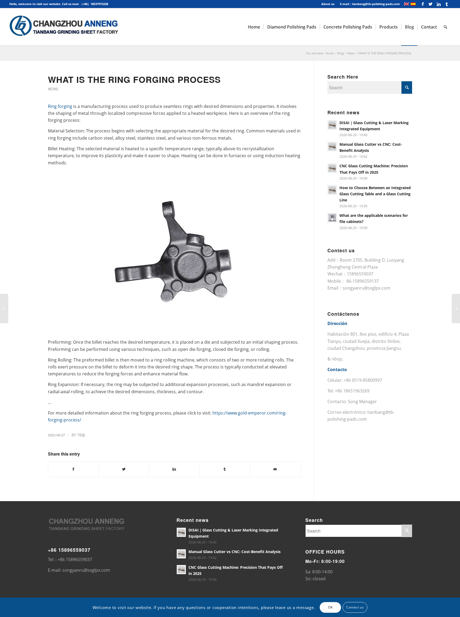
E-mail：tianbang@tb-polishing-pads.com (370, 4)
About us (327, 4)
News (351, 53)
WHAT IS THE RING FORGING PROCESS (134, 79)
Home (330, 53)
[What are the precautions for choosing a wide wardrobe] (456, 308)
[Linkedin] (438, 4)
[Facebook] (422, 4)
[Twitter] (430, 4)
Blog (341, 53)
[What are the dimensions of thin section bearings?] (4, 308)
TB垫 (81, 434)
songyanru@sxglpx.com (366, 288)
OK (330, 607)
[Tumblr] (447, 4)
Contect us (355, 607)
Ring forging (60, 106)
